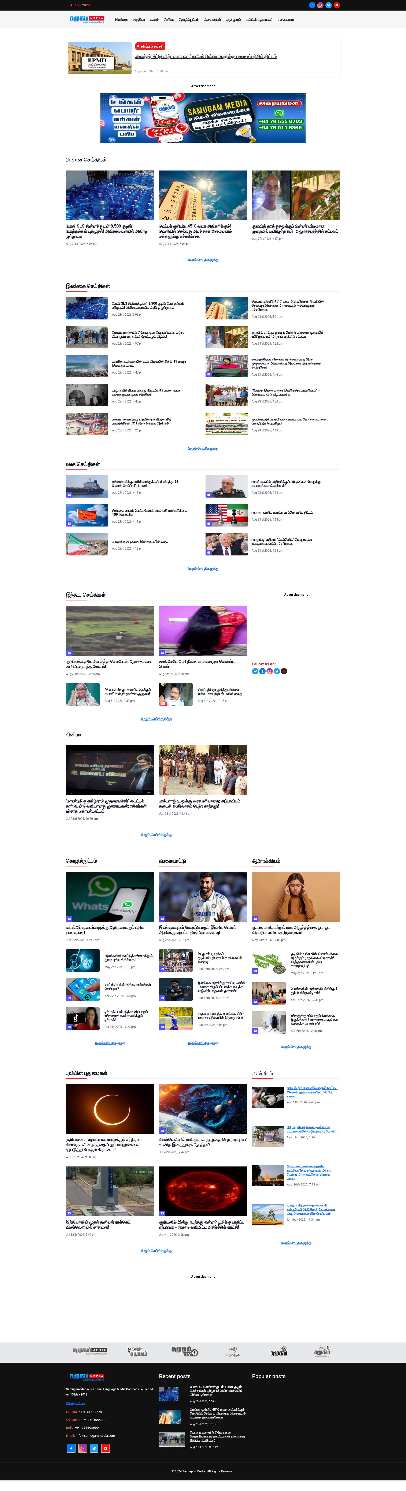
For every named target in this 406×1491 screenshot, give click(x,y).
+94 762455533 (93, 1419)
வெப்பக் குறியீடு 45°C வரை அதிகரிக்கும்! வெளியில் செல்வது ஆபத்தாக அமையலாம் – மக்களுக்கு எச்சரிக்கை (218, 1413)
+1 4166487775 (90, 1411)
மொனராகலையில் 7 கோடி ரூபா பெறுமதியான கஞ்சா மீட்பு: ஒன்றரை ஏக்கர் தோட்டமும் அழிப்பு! (217, 1436)
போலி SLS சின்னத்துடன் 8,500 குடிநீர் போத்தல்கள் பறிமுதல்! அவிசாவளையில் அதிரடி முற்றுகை (216, 1390)
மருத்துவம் (233, 19)
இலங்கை (121, 19)
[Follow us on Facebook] (262, 671)
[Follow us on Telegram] (255, 671)
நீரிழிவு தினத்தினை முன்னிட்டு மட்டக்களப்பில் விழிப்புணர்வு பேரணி (311, 1129)
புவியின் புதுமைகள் (259, 19)
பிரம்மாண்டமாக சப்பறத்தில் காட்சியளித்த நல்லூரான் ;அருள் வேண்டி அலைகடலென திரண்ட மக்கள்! (309, 1172)
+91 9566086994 (88, 1427)
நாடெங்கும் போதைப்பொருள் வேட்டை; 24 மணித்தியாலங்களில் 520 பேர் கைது (313, 1092)
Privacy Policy (75, 1403)
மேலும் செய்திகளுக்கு (203, 259)
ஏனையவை (286, 19)
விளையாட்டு (212, 19)
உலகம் (154, 19)
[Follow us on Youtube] (284, 671)
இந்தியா (139, 19)
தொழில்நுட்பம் (189, 19)
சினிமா (169, 19)
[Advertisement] (296, 630)
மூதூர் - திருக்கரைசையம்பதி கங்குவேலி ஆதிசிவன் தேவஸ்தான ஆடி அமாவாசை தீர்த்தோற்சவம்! (311, 1209)
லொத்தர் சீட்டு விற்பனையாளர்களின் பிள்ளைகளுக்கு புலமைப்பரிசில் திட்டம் (206, 56)
